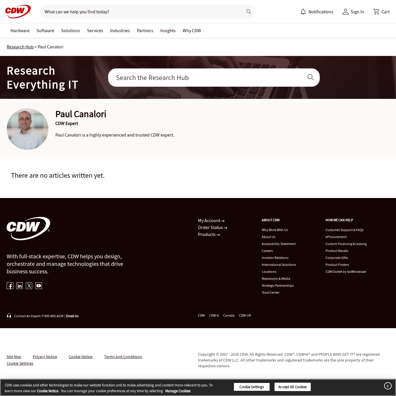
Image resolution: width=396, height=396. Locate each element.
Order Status (211, 227)
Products (207, 234)
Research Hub (20, 47)
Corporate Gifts (337, 257)
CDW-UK (245, 315)
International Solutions (279, 264)
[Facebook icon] (10, 286)
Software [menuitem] (45, 30)
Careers (267, 250)
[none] (20, 30)
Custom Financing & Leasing (346, 243)
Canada (229, 315)
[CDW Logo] (16, 12)
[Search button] (248, 11)
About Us (268, 237)
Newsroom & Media (276, 278)
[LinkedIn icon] (19, 286)
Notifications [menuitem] (320, 11)
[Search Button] (310, 77)
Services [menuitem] (95, 30)
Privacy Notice (45, 356)
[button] (381, 12)
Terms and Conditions (123, 356)
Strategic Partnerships (278, 285)
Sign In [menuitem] (357, 11)
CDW (201, 315)
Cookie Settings (251, 386)
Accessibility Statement (279, 243)
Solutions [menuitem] (70, 30)
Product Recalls (337, 250)
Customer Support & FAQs (345, 230)
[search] (139, 12)
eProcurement (336, 237)
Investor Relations (275, 257)
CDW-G (214, 315)
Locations (269, 271)
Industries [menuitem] (120, 30)
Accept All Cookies (292, 386)
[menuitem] (303, 11)
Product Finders (337, 264)
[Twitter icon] (29, 286)
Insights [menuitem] (168, 30)
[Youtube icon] (38, 286)
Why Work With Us (275, 230)
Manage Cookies (177, 390)
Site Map (14, 356)
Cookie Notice (80, 356)
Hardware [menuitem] (20, 30)
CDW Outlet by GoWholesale (346, 271)
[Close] (386, 386)
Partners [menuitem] (145, 30)
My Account (209, 220)
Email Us (72, 316)
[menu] (317, 12)
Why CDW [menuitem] (192, 30)
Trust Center (270, 292)
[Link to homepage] (16, 12)
